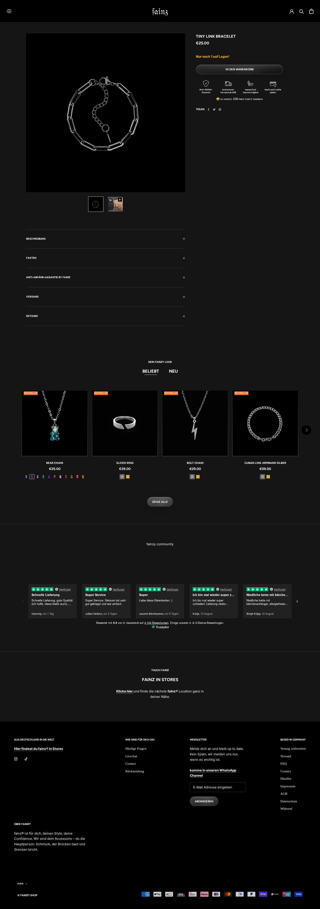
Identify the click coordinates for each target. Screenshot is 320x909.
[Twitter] (214, 109)
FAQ (283, 763)
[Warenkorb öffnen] (311, 11)
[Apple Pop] (43, 476)
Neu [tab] (173, 371)
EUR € (20, 883)
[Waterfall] (26, 476)
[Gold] (128, 476)
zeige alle (160, 501)
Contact (130, 763)
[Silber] (122, 476)
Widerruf (286, 808)
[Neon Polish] (60, 476)
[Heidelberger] (32, 476)
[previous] (14, 430)
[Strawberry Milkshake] (37, 476)
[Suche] (301, 11)
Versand (32, 296)
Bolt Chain (195, 463)
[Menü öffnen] (9, 11)
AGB (283, 793)
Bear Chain (54, 463)
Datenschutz (288, 801)
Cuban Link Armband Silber (265, 463)
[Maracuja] (83, 476)
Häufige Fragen (136, 748)
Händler (285, 778)
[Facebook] (208, 109)
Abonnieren (204, 801)
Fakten (31, 257)
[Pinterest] (220, 109)
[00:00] (105, 112)
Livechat (131, 756)
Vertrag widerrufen (293, 748)
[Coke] (54, 476)
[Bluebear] (49, 476)
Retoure (32, 316)
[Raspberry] (66, 476)
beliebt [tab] (150, 371)
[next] (306, 430)
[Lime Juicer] (71, 476)
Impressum (287, 786)
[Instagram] (15, 758)
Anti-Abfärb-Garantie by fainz (48, 277)
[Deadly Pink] (77, 476)
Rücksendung (134, 771)
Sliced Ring (125, 463)
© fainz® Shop (27, 895)
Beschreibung (36, 238)
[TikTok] (26, 758)
